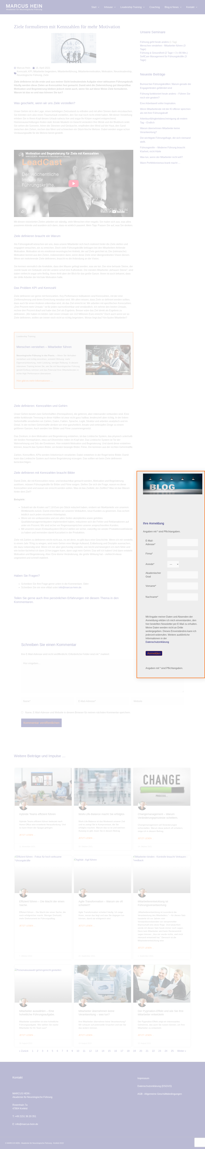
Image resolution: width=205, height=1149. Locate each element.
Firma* (149, 553)
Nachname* (152, 597)
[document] (102, 574)
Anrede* (150, 564)
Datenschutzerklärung (157, 642)
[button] (200, 475)
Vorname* (151, 586)
